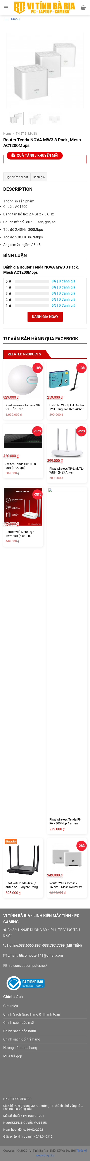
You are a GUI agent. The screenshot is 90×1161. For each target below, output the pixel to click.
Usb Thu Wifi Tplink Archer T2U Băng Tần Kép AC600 (66, 407)
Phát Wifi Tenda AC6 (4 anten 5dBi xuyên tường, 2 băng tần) (21, 886)
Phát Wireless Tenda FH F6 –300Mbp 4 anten (65, 821)
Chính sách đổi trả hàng (21, 1039)
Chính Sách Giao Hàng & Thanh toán (31, 1014)
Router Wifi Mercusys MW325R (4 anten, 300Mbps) (19, 535)
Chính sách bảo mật (18, 1023)
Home (7, 133)
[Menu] (6, 7)
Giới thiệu (10, 1006)
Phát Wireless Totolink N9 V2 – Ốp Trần (22, 407)
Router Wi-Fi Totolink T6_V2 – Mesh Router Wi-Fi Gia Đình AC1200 (66, 886)
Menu (15, 19)
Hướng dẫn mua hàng (20, 1048)
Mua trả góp (12, 1056)
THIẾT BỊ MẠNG (26, 133)
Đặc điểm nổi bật (17, 177)
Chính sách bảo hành (19, 1031)
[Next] (76, 70)
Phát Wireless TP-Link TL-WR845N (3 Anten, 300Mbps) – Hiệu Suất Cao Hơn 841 (66, 474)
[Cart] (83, 7)
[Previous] (14, 70)
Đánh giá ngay (45, 317)
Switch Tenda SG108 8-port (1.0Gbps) (21, 466)
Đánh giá (39, 177)
